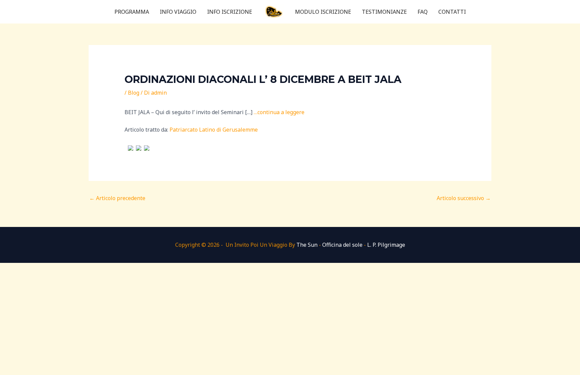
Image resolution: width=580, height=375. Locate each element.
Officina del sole (342, 244)
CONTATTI (452, 11)
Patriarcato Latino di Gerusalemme (214, 129)
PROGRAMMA (131, 11)
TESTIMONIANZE (384, 11)
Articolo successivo (464, 198)
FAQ (423, 11)
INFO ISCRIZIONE (229, 11)
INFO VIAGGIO (178, 11)
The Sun (307, 244)
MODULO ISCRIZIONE (323, 11)
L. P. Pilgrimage (386, 244)
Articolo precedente (117, 198)
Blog (133, 92)
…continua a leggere (279, 112)
